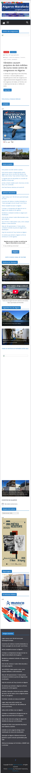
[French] (11, 2)
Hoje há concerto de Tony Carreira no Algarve (14, 232)
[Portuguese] (17, 2)
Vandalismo (14, 59)
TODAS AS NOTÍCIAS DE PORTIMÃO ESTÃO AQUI (15, 348)
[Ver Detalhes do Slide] (15, 153)
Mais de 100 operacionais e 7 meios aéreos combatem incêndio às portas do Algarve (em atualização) (14, 227)
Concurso (22, 57)
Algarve (6, 57)
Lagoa (4, 59)
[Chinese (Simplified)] (4, 2)
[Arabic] (2, 2)
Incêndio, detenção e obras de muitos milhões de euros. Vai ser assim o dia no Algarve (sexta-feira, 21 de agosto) (15, 693)
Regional (6, 52)
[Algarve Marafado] (4, 23)
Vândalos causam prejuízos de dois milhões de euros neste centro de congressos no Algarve (15, 66)
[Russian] (19, 2)
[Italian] (15, 2)
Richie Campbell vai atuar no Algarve (11, 206)
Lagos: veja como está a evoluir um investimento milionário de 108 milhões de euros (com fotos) (14, 704)
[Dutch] (7, 2)
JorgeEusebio (16, 55)
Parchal (9, 59)
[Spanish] (22, 2)
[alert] (15, 504)
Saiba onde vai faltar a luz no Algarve (12, 710)
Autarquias (13, 52)
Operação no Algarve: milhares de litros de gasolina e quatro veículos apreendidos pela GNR (14, 737)
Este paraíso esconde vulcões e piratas (12, 169)
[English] (9, 2)
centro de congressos (14, 57)
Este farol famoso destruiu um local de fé (13, 187)
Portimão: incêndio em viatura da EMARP (13, 699)
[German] (13, 2)
